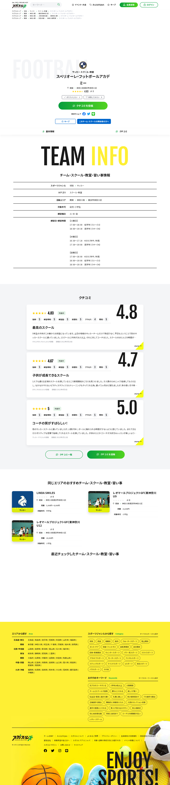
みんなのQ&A (98, 4)
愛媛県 (30, 665)
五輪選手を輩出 (96, 702)
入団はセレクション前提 (136, 702)
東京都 (30, 644)
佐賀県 (38, 670)
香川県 (66, 662)
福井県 (66, 649)
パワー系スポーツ (130, 652)
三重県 (52, 653)
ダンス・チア (94, 647)
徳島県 (73, 662)
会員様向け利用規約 (129, 736)
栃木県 (68, 644)
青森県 (38, 640)
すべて (149, 634)
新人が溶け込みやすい (119, 708)
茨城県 (60, 644)
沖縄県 (30, 672)
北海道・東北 (19, 640)
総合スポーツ (142, 663)
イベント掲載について (132, 740)
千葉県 (53, 644)
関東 (71, 88)
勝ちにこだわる (117, 691)
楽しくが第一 (132, 691)
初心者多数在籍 (96, 713)
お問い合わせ (65, 745)
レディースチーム (96, 719)
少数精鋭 (129, 685)
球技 (72, 185)
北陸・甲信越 (19, 649)
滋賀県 (52, 658)
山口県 (59, 662)
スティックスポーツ (96, 663)
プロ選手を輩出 (149, 696)
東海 (22, 653)
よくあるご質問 (92, 736)
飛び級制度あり (133, 696)
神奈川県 (81, 200)
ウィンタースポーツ (112, 652)
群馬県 (75, 644)
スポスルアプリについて (82, 740)
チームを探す (49, 736)
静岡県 (38, 653)
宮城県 (52, 640)
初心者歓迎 (136, 708)
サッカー (80, 185)
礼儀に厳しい (118, 696)
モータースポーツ (114, 658)
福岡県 (30, 670)
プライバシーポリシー (110, 736)
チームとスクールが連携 (99, 691)
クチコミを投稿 (84, 105)
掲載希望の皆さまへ (61, 740)
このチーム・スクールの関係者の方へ (94, 121)
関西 (22, 658)
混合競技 (136, 647)
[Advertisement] (85, 39)
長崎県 (45, 670)
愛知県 (45, 653)
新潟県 (45, 649)
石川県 (59, 649)
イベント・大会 (80, 4)
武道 (99, 641)
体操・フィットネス (109, 647)
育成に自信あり (112, 713)
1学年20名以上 (116, 685)
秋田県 (59, 640)
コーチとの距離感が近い (131, 713)
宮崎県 (66, 670)
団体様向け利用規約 (148, 736)
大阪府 (30, 658)
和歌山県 (67, 658)
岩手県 (45, 640)
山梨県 (30, 649)
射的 (116, 641)
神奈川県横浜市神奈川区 (86, 88)
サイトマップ (78, 745)
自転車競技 (124, 647)
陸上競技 (144, 641)
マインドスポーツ (114, 663)
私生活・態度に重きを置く (99, 696)
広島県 (38, 662)
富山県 (52, 649)
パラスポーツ (94, 669)
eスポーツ (129, 663)
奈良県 (59, 658)
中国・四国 (20, 662)
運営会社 (47, 740)
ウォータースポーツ (130, 641)
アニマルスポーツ (132, 658)
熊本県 (52, 670)
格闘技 (107, 641)
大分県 (59, 670)
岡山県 (30, 662)
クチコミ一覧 (66, 454)
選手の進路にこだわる (98, 708)
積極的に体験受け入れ (114, 702)
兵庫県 (38, 658)
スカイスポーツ (147, 652)
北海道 (30, 640)
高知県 (38, 665)
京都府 (45, 658)
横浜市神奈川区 (95, 200)
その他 (106, 669)
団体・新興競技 (95, 652)
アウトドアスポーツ (97, 658)
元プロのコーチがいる (98, 685)
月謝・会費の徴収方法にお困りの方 (107, 740)
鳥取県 (45, 662)
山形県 (66, 640)
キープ (113, 4)
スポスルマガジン (50, 745)
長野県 (38, 649)
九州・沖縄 (20, 670)
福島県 (73, 640)
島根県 (52, 662)
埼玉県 (46, 644)
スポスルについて (77, 736)
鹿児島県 (74, 670)
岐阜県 (30, 653)
